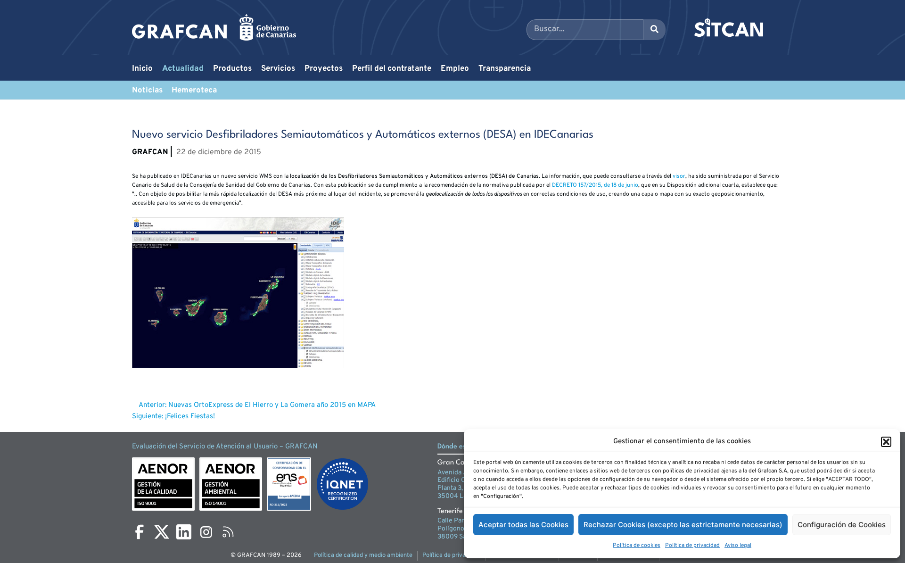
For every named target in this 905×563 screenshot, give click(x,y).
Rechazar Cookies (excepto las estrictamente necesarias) (683, 524)
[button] (886, 442)
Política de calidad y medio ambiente (363, 555)
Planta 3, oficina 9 (463, 488)
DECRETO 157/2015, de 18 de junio (595, 185)
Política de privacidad (692, 545)
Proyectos (323, 69)
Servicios (278, 69)
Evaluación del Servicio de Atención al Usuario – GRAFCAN (225, 446)
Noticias (147, 90)
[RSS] (228, 531)
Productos (232, 69)
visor (679, 176)
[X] (161, 531)
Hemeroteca (194, 90)
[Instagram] (206, 531)
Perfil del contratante (391, 69)
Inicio (142, 69)
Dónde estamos (461, 446)
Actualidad (183, 69)
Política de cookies (636, 545)
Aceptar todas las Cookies (523, 524)
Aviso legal (737, 545)
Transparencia (504, 69)
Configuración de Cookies (842, 524)
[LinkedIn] (183, 531)
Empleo (455, 69)
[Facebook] (139, 531)
